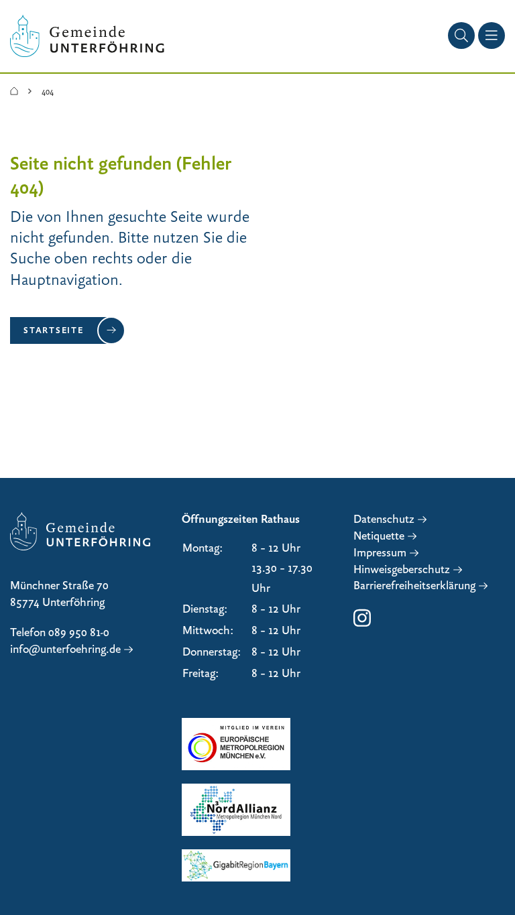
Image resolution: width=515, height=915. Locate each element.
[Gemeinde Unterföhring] (14, 91)
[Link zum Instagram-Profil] (362, 624)
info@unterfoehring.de (65, 649)
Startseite (53, 329)
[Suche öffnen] (461, 35)
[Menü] (491, 35)
